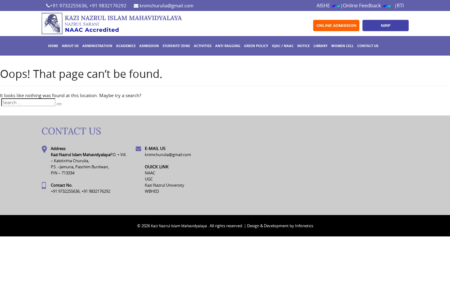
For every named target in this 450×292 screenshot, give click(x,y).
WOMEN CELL (342, 45)
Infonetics (304, 225)
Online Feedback (362, 5)
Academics (126, 45)
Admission (149, 45)
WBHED (152, 191)
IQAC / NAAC (283, 45)
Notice (303, 45)
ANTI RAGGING (227, 45)
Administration (97, 45)
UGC (149, 179)
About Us (70, 45)
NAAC (150, 173)
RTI (400, 5)
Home (53, 45)
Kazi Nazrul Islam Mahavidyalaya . (180, 225)
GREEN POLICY (256, 45)
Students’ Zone (176, 45)
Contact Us (367, 45)
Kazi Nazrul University (164, 185)
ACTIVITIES (203, 45)
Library (320, 45)
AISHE (324, 5)
